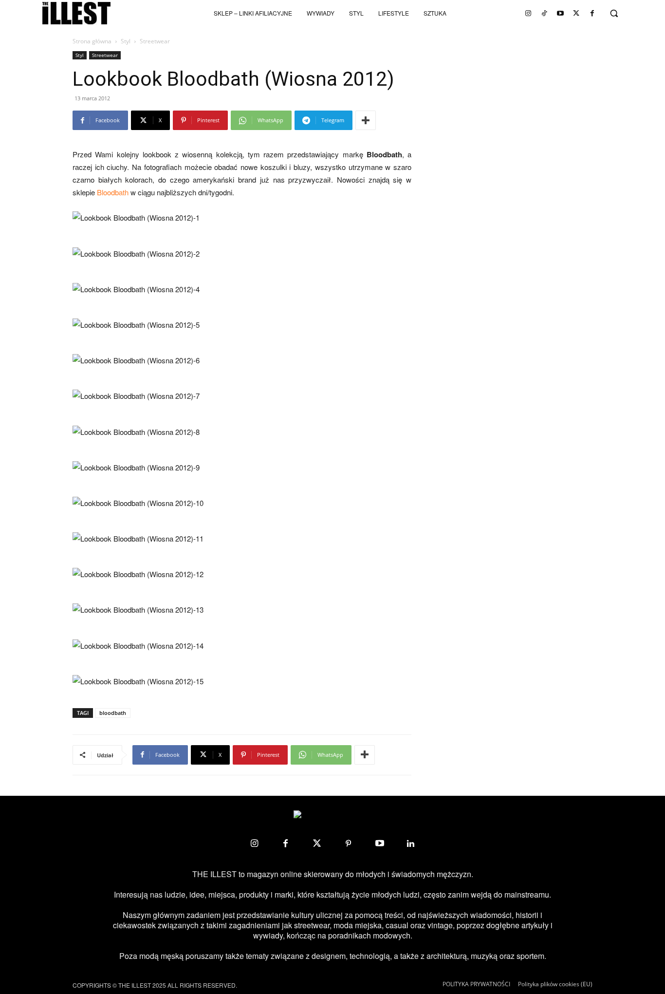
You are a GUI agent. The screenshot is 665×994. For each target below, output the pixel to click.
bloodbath (112, 712)
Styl (125, 41)
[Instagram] (528, 13)
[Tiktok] (544, 13)
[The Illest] (76, 13)
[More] (365, 120)
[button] (614, 13)
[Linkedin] (411, 843)
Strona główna (92, 41)
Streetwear (105, 55)
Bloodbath (113, 192)
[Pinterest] (348, 843)
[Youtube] (560, 13)
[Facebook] (592, 13)
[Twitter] (576, 13)
